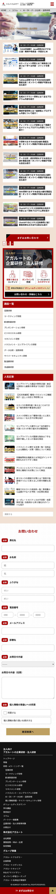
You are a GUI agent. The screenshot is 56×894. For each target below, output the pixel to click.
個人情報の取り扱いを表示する (18, 720)
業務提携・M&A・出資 (13, 842)
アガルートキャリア (11, 868)
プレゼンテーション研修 (14, 327)
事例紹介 (7, 812)
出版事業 (7, 861)
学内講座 (7, 808)
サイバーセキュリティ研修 (15, 355)
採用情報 (7, 846)
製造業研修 (9, 361)
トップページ (9, 758)
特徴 (5, 762)
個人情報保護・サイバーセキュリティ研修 (23, 800)
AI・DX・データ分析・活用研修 (18, 796)
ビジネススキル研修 (12, 333)
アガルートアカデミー (12, 857)
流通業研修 (9, 367)
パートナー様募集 (10, 819)
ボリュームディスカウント (14, 804)
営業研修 (8, 310)
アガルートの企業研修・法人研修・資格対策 (27, 4)
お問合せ (7, 827)
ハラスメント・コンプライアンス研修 (20, 344)
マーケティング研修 (12, 316)
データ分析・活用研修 (13, 350)
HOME (3, 10)
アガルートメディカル (12, 864)
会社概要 (7, 838)
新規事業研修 (10, 322)
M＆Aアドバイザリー (12, 872)
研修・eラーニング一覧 (13, 766)
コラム (15, 10)
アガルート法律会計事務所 (14, 880)
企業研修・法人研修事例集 (14, 823)
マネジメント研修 (11, 338)
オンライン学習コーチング (14, 876)
